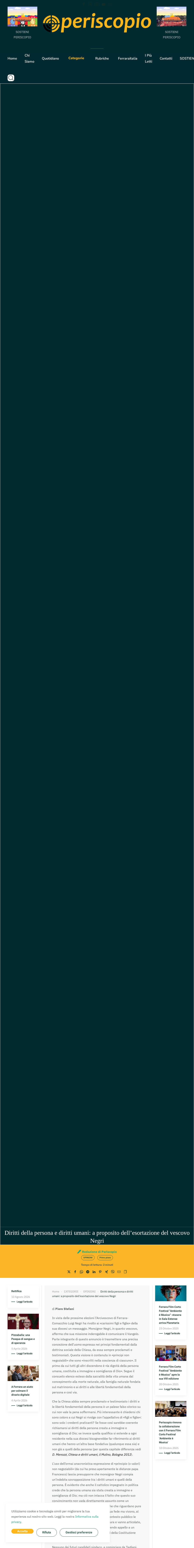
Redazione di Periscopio (99, 1252)
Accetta (22, 1531)
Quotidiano (50, 58)
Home (12, 58)
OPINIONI (87, 1257)
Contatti (166, 58)
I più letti (148, 58)
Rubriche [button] (102, 58)
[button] (11, 77)
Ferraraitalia (127, 58)
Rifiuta (46, 1532)
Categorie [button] (76, 58)
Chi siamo (29, 58)
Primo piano (105, 1257)
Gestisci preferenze (79, 1532)
